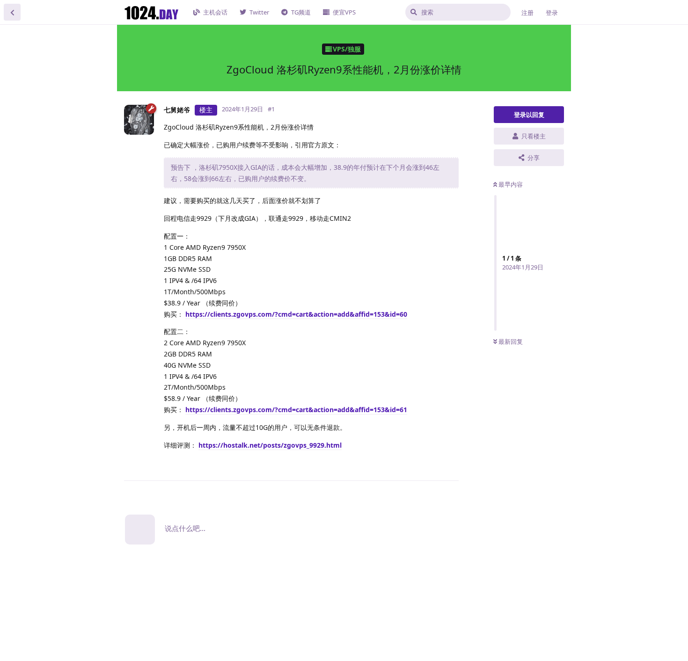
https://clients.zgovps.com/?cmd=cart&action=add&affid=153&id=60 (296, 314)
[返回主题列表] (12, 12)
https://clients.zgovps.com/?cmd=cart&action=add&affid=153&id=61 (296, 409)
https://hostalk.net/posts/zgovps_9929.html (270, 445)
